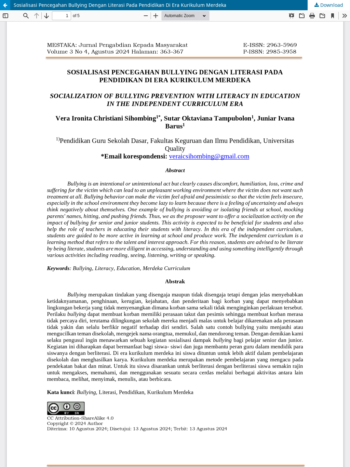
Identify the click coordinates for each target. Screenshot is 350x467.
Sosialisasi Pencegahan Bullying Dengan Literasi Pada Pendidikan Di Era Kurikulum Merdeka (120, 5)
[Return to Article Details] (5, 5)
